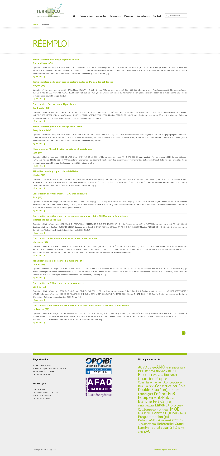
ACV (141, 367)
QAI (166, 416)
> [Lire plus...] (39, 76)
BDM (164, 371)
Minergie (166, 409)
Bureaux (170, 374)
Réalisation (172, 450)
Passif (183, 413)
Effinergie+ (145, 394)
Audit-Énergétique (175, 367)
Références (115, 16)
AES (148, 367)
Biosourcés (147, 374)
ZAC (146, 431)
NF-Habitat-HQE (159, 412)
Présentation (86, 16)
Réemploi (150, 424)
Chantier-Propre (152, 378)
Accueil (36, 24)
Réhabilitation (157, 427)
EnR (171, 393)
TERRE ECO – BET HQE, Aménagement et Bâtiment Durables (48, 12)
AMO (160, 367)
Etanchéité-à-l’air (152, 401)
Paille (175, 413)
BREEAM (160, 375)
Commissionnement (151, 382)
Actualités (101, 16)
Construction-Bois (170, 385)
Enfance (160, 393)
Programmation (150, 416)
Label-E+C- (164, 405)
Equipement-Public (156, 397)
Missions (128, 16)
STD (173, 427)
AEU (154, 367)
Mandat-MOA (155, 409)
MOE (174, 409)
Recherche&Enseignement (154, 420)
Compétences (143, 16)
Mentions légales (160, 450)
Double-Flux (148, 389)
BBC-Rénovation (150, 371)
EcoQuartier (169, 389)
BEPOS (172, 371)
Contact (157, 16)
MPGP (142, 413)
